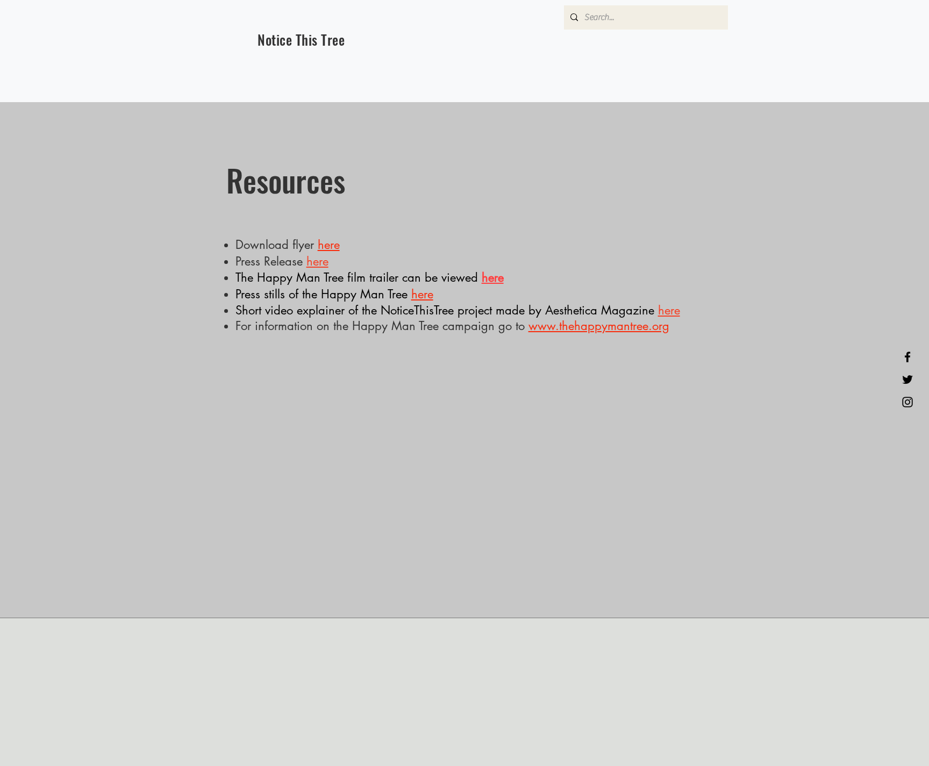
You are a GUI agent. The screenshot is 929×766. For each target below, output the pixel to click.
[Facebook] (907, 357)
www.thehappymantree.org (598, 325)
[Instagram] (907, 402)
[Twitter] (907, 379)
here (317, 261)
